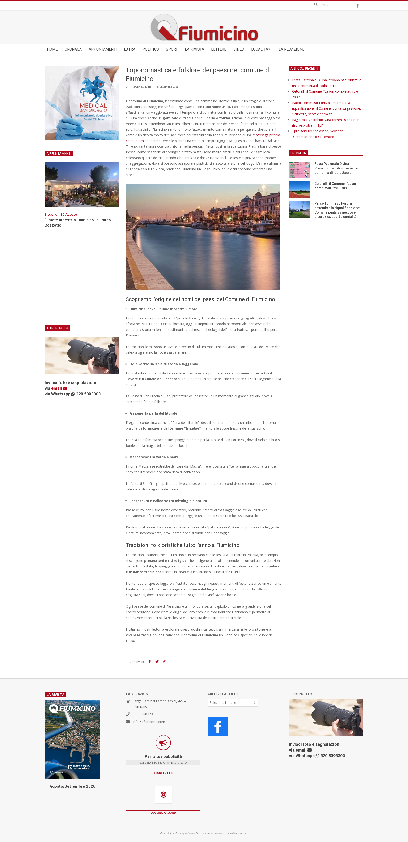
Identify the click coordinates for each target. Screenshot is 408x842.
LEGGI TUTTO (163, 773)
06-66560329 (143, 714)
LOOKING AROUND (163, 812)
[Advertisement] (82, 279)
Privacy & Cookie (168, 833)
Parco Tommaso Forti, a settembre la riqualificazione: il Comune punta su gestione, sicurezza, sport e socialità (326, 108)
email (57, 388)
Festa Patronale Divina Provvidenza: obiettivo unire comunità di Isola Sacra (336, 168)
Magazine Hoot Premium (209, 833)
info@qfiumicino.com (149, 721)
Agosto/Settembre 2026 (72, 786)
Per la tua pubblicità (163, 756)
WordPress (243, 833)
